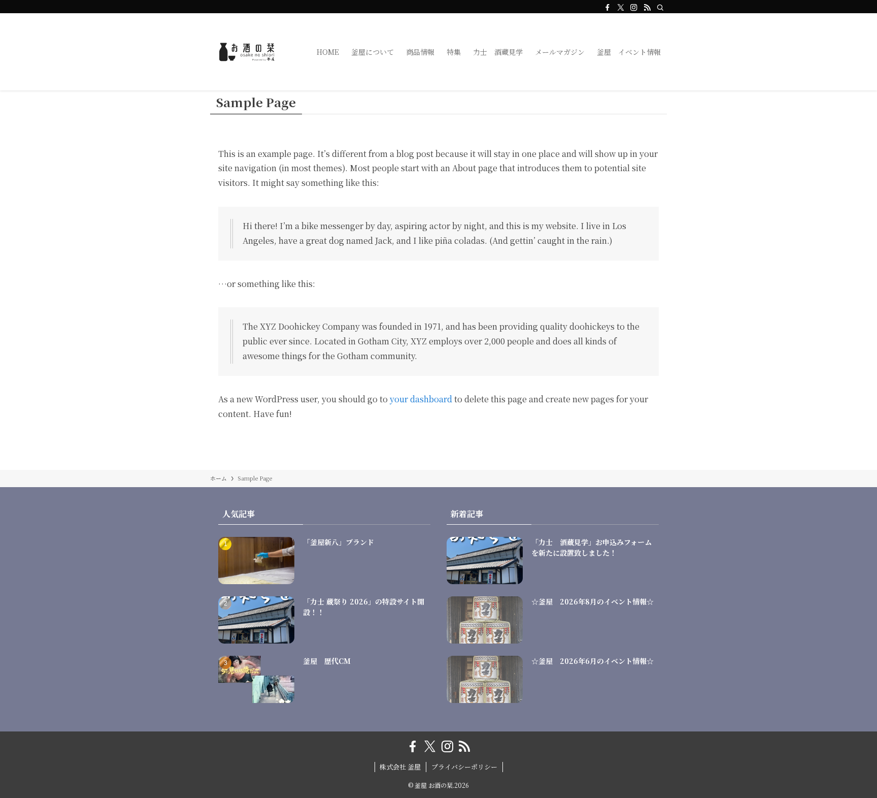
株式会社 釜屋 (400, 767)
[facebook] (607, 7)
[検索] (660, 7)
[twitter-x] (620, 7)
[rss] (647, 7)
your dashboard (421, 399)
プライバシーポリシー (464, 767)
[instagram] (633, 7)
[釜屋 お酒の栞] (250, 51)
